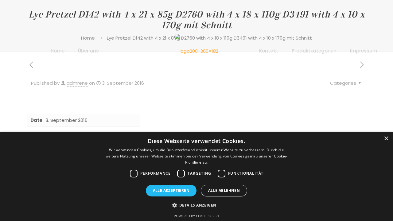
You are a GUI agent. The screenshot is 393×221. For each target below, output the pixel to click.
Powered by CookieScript (197, 216)
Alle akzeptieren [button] (171, 190)
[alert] (196, 176)
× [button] (386, 138)
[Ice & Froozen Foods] (196, 51)
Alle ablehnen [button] (224, 190)
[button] (196, 205)
